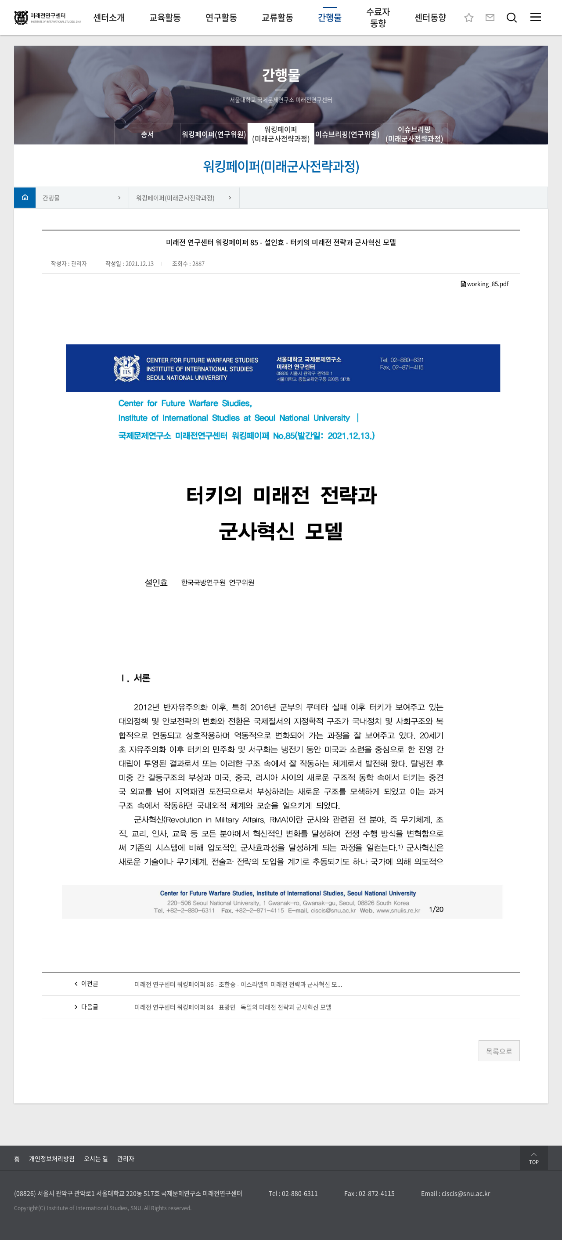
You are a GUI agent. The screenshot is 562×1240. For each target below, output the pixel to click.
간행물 (51, 197)
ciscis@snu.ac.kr (466, 1193)
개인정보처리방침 (52, 1158)
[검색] (512, 17)
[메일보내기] (490, 17)
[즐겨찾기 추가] (468, 17)
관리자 (125, 1158)
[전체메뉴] (535, 17)
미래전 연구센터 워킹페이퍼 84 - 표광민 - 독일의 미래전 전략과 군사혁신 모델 (232, 1006)
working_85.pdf (487, 283)
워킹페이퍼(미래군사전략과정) (175, 197)
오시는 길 (96, 1158)
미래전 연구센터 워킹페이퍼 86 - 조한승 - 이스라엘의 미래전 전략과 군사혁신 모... (238, 984)
